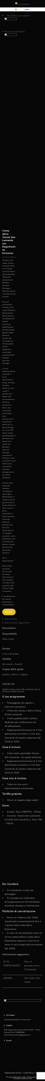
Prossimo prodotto (15, 31)
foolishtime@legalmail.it (21, 1035)
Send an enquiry (9, 612)
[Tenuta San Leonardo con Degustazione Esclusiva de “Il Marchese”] (11, 39)
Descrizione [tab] (11, 618)
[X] (5, 1047)
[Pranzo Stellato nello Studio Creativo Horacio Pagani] (11, 23)
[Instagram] (5, 1059)
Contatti (13, 1020)
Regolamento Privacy (13, 1073)
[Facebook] (5, 1053)
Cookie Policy (28, 1073)
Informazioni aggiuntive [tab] (17, 622)
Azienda (7, 1020)
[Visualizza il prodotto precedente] (5, 15)
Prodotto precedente (18, 15)
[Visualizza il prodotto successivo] (26, 31)
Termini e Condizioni (23, 1020)
